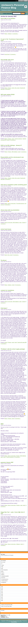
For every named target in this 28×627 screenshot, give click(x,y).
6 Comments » (18, 284)
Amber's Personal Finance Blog (6, 606)
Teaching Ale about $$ (4, 576)
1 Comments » (15, 33)
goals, (13, 138)
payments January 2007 (7, 462)
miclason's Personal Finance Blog (6, 604)
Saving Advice (14, 621)
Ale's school (3, 562)
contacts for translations (7, 290)
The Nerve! (4, 260)
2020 (2, 586)
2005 (2, 600)
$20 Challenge (3, 560)
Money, (6, 33)
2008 (2, 595)
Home (2, 13)
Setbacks (2, 574)
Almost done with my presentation (10, 210)
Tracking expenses (4, 580)
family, (13, 87)
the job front (3, 577)
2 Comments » (13, 54)
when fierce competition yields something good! (14, 184)
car (1, 563)
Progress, (10, 87)
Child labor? (4, 308)
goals (2, 568)
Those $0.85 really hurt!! (7, 59)
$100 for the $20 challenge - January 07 (11, 145)
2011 (2, 591)
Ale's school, (17, 87)
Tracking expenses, (18, 138)
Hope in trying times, (12, 203)
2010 (2, 592)
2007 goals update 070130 (7, 94)
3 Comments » (18, 418)
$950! (2, 424)
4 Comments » (8, 89)
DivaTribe (2, 610)
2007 (2, 597)
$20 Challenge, (15, 151)
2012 (2, 589)
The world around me (4, 579)
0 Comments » (13, 139)
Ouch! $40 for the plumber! (8, 18)
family (2, 566)
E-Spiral (2, 565)
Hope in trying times (4, 569)
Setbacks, (10, 178)
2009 (2, 594)
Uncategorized (3, 582)
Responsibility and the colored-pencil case (12, 157)
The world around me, (20, 203)
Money (2, 571)
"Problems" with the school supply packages (13, 349)
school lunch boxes (6, 229)
